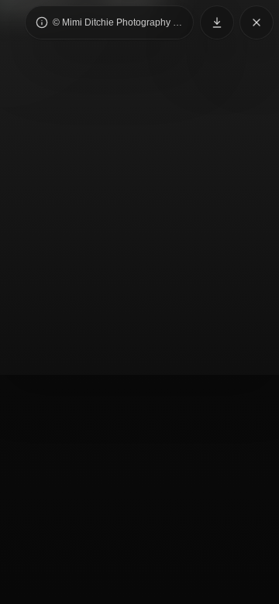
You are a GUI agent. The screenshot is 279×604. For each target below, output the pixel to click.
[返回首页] (256, 22)
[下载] (217, 22)
